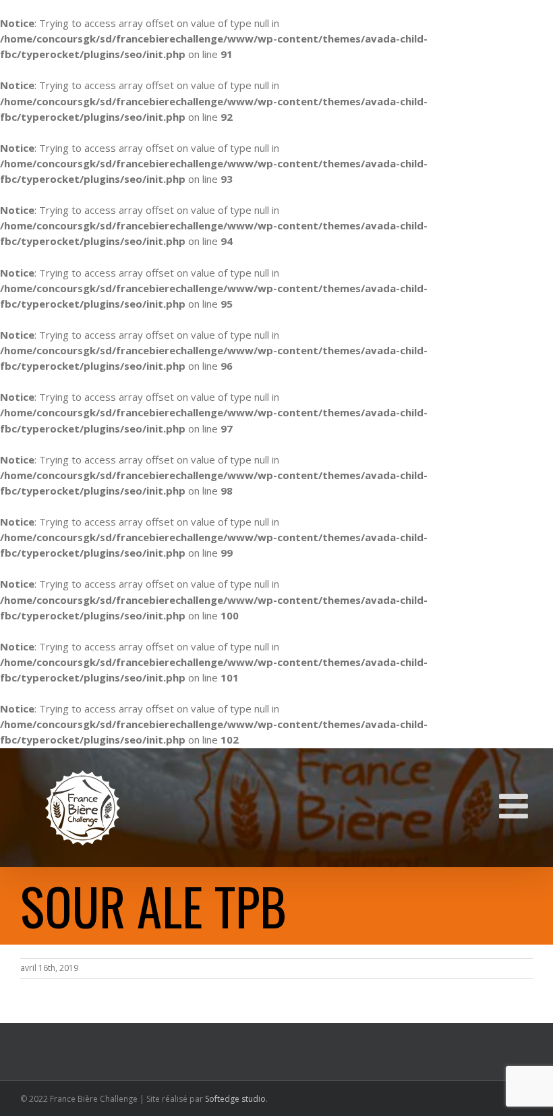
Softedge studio (235, 1099)
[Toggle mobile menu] (516, 805)
